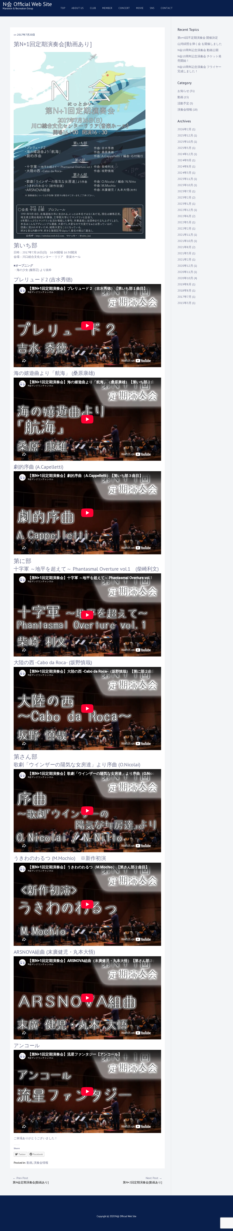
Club (93, 8)
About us (78, 8)
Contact (167, 8)
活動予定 (183, 103)
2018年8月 (184, 290)
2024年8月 (184, 166)
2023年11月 (185, 179)
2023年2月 (184, 197)
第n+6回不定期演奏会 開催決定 (197, 37)
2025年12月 (185, 135)
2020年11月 (185, 272)
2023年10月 (185, 185)
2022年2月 (184, 228)
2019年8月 (184, 284)
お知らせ (183, 91)
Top (62, 8)
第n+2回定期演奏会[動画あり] (142, 1180)
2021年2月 (184, 259)
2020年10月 (185, 278)
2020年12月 (185, 265)
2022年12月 (185, 210)
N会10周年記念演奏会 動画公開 (197, 50)
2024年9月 (184, 160)
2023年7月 (184, 191)
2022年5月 (184, 222)
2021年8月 (184, 247)
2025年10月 (185, 141)
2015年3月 (184, 303)
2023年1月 (184, 203)
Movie (140, 8)
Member (107, 8)
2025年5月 (184, 148)
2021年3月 (184, 253)
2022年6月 (184, 216)
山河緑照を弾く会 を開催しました (199, 44)
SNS (152, 8)
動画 (29, 1162)
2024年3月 (184, 172)
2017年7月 (184, 296)
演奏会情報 (41, 1162)
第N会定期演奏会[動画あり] (31, 1180)
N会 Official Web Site (27, 3)
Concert (124, 8)
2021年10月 (185, 241)
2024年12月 (185, 154)
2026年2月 (184, 129)
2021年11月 (185, 234)
